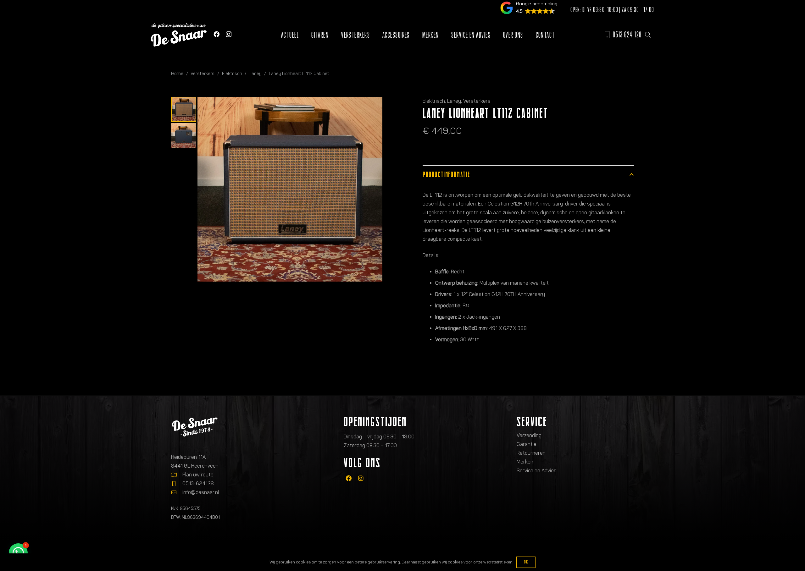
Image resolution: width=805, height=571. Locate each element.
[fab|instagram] (361, 478)
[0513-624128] (176, 483)
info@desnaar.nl (200, 492)
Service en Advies (537, 471)
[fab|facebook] (348, 478)
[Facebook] (216, 34)
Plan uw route (198, 475)
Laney (255, 73)
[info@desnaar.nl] (176, 492)
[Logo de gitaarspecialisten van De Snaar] (179, 35)
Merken (525, 462)
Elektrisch (232, 73)
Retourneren (531, 453)
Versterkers (202, 73)
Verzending (529, 435)
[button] (647, 34)
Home (177, 73)
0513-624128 (198, 483)
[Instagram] (228, 34)
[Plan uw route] (176, 474)
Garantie (526, 444)
